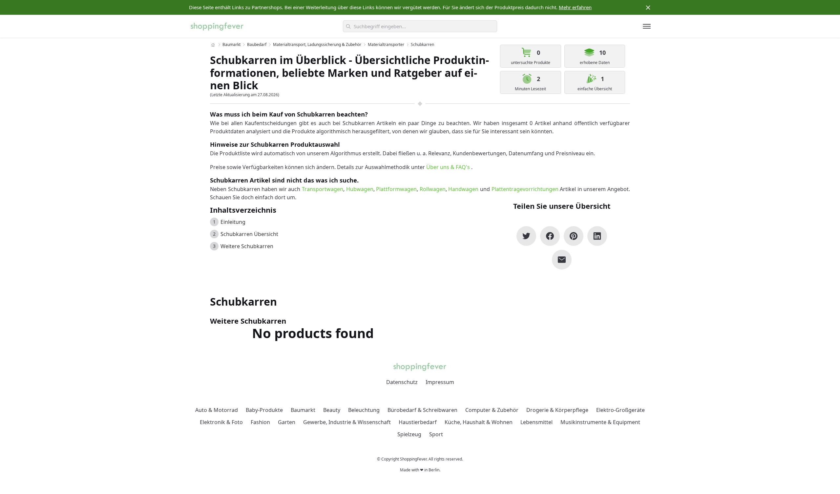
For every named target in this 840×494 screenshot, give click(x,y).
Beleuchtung (364, 410)
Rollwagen (433, 189)
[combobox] (420, 26)
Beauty (331, 410)
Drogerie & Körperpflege (557, 410)
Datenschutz (402, 382)
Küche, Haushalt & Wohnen (479, 422)
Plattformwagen (396, 189)
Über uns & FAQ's (448, 167)
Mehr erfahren (575, 7)
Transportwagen (322, 189)
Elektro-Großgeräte (620, 410)
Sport (436, 434)
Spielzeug (409, 434)
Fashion (260, 422)
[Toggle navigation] (647, 26)
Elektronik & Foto (221, 422)
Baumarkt (231, 44)
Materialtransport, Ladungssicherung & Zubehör (317, 44)
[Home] (213, 45)
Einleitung (232, 222)
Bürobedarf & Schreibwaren (422, 410)
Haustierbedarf (418, 422)
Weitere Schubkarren (246, 246)
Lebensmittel (536, 422)
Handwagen (463, 189)
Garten (286, 422)
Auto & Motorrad (216, 410)
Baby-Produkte (264, 410)
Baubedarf (256, 44)
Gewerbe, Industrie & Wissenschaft (347, 422)
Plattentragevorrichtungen (525, 189)
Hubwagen (359, 189)
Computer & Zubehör (491, 410)
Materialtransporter (386, 44)
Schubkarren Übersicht (249, 234)
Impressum (440, 382)
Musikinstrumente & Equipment (600, 422)
